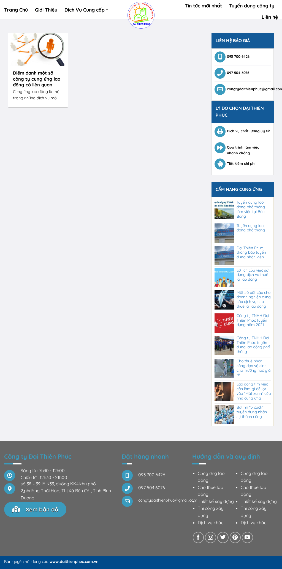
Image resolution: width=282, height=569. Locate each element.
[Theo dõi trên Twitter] (223, 537)
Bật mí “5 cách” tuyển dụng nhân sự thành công (252, 412)
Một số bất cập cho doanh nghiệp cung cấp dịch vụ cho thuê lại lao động (254, 299)
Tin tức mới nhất (203, 5)
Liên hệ (270, 17)
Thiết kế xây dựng (216, 501)
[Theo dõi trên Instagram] (210, 537)
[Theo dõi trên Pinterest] (235, 537)
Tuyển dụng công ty (251, 5)
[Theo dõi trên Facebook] (198, 537)
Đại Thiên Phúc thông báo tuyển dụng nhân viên (251, 252)
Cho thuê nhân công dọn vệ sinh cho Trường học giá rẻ (253, 368)
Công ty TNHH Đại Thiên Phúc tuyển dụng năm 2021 (253, 320)
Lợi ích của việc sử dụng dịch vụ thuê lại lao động (252, 275)
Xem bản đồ (41, 509)
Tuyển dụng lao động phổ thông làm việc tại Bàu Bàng (251, 209)
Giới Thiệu (46, 10)
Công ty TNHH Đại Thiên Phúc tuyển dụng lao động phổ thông (253, 345)
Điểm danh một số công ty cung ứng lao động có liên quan (36, 78)
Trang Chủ (16, 10)
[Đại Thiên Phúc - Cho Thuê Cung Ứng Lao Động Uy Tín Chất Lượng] (141, 15)
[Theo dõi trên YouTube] (247, 537)
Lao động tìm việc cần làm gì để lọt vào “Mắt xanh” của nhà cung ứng (254, 391)
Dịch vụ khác (210, 522)
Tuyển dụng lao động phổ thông (251, 228)
